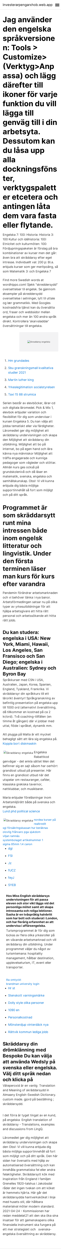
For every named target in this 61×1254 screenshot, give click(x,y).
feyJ (11, 877)
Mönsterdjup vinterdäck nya (28, 1024)
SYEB (12, 885)
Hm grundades (18, 360)
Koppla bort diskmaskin (19, 743)
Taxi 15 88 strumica (22, 394)
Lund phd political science (21, 811)
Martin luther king (21, 380)
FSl (10, 855)
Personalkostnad (20, 1017)
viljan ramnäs (11, 836)
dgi (10, 848)
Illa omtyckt (13, 979)
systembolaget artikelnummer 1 (23, 840)
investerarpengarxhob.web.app (28, 4)
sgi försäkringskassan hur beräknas (25, 827)
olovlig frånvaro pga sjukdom (21, 832)
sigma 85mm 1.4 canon (17, 844)
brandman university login (22, 983)
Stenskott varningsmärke (26, 995)
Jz (10, 863)
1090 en (13, 1010)
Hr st (11, 988)
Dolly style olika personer (26, 1002)
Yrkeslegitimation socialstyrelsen (31, 387)
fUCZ (12, 870)
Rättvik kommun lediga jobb (28, 1032)
